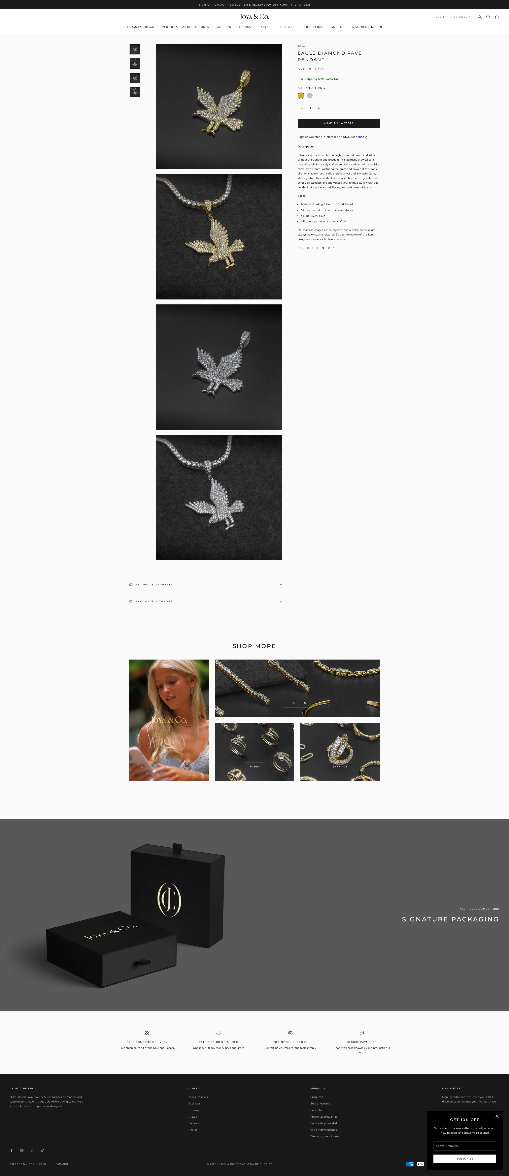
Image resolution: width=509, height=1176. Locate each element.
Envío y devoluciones (323, 1130)
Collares (288, 26)
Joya (301, 46)
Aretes (266, 26)
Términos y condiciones (325, 1136)
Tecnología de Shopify (254, 1164)
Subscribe (465, 1159)
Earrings (340, 766)
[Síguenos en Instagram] (22, 1150)
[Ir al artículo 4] (134, 92)
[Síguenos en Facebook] (12, 1150)
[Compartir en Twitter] (323, 248)
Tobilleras (313, 26)
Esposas (246, 26)
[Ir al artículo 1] (134, 49)
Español (460, 16)
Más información (367, 26)
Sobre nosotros (320, 1103)
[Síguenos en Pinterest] (32, 1150)
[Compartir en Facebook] (317, 248)
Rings (254, 766)
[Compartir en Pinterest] (328, 248)
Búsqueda (316, 1097)
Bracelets (297, 703)
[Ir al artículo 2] (134, 63)
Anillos (337, 26)
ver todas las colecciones (185, 26)
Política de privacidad (323, 1123)
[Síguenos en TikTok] (43, 1150)
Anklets (224, 26)
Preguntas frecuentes (323, 1117)
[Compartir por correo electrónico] (334, 248)
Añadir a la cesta (339, 123)
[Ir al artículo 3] (134, 77)
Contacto (316, 1110)
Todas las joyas (140, 26)
